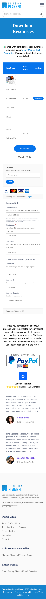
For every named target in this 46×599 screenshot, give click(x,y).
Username (10, 263)
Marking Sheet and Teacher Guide (17, 555)
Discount (9, 167)
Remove (38, 98)
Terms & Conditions (11, 523)
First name (11, 225)
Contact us (6, 535)
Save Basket (25, 148)
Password (10, 280)
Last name (10, 241)
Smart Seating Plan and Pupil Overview (19, 571)
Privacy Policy (8, 531)
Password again (12, 293)
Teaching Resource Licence (14, 527)
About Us (6, 539)
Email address (12, 207)
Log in (29, 197)
